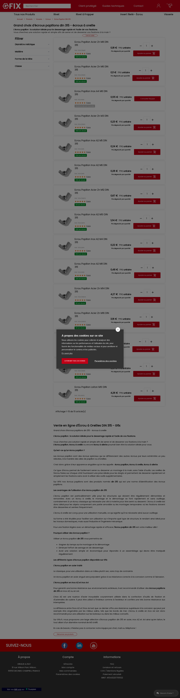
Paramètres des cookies (106, 361)
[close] (118, 329)
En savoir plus (67, 353)
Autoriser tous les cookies (74, 361)
